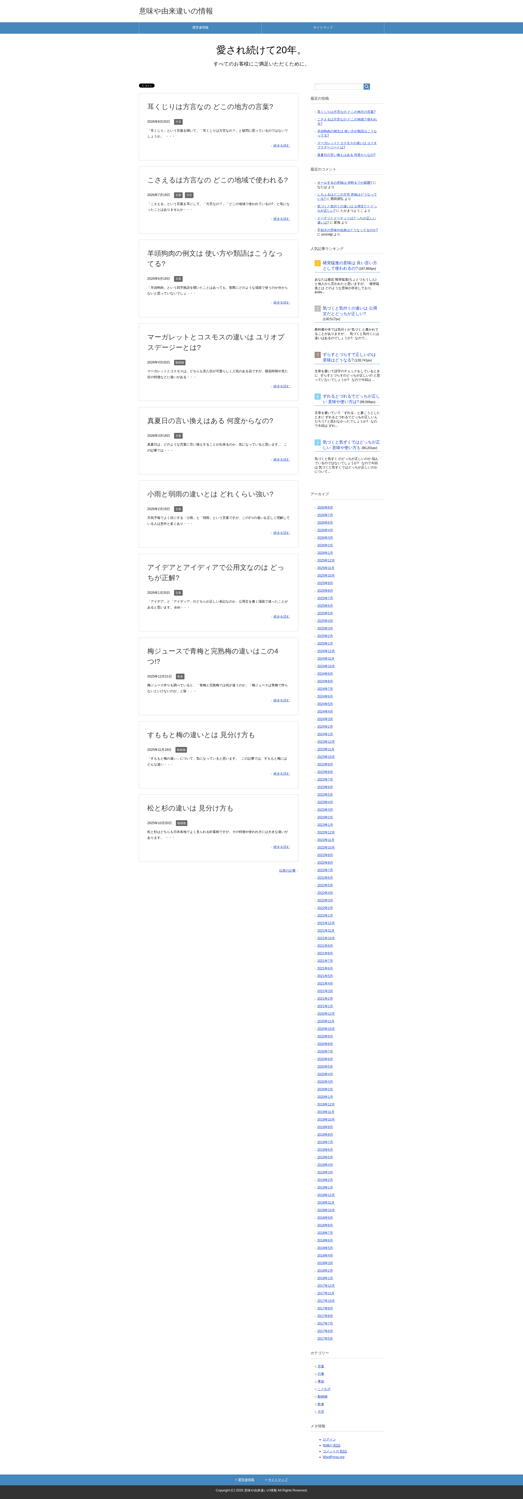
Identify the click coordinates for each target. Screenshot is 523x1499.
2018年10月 (326, 1210)
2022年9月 (325, 855)
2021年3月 (325, 991)
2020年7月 (325, 1051)
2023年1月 (325, 825)
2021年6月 (325, 968)
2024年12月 (326, 651)
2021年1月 (325, 1006)
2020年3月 (325, 1081)
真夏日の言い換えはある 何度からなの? (210, 421)
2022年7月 (325, 870)
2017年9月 (325, 1308)
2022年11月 (325, 840)
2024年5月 (325, 704)
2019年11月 (325, 1112)
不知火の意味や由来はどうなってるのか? (347, 230)
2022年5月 (325, 885)
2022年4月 (325, 893)
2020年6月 (325, 1059)
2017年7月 (325, 1323)
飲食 (180, 676)
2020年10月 (326, 1029)
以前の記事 (287, 870)
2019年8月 (325, 1134)
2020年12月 (326, 1013)
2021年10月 (326, 938)
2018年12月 (326, 1195)
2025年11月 (325, 568)
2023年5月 (325, 794)
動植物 (179, 362)
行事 (321, 1374)
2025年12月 (326, 560)
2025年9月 (325, 583)
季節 (321, 1381)
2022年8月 (325, 862)
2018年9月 (325, 1217)
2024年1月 (325, 734)
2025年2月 (325, 636)
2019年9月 (325, 1127)
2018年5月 (325, 1248)
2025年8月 (325, 590)
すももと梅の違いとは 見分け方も (201, 735)
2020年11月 (325, 1021)
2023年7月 (325, 779)
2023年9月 (325, 764)
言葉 (178, 195)
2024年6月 (325, 696)
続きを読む (282, 145)
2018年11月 (325, 1202)
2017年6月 (325, 1331)
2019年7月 (325, 1142)
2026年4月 (325, 530)
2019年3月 (325, 1172)
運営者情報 (200, 27)
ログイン (329, 1439)
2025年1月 (325, 643)
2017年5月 (325, 1338)
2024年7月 (325, 689)
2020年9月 (325, 1036)
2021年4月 (325, 983)
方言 (178, 121)
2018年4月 (325, 1255)
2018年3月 (325, 1263)
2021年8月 (325, 953)
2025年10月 (326, 575)
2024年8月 (325, 681)
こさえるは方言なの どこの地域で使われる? (217, 180)
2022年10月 (326, 847)
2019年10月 (326, 1119)
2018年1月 (325, 1278)
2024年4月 (325, 711)
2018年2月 (325, 1270)
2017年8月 (325, 1316)
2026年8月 (325, 507)
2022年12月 (326, 832)
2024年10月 (326, 666)
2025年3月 (325, 628)
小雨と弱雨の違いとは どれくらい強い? (210, 494)
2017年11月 (325, 1293)
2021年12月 (326, 923)
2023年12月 (326, 741)
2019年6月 (325, 1149)
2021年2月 (325, 998)
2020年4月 (325, 1074)
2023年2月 (325, 817)
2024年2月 (325, 726)
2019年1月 (325, 1187)
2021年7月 (325, 961)
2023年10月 (326, 757)
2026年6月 (325, 522)
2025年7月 (325, 598)
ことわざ (324, 1389)
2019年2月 (325, 1180)
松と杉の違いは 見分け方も (190, 808)
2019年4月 (325, 1165)
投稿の (331, 1445)
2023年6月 (325, 787)
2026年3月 (325, 537)
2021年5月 (325, 976)
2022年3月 (325, 900)
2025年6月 (325, 605)
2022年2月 (325, 908)
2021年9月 (325, 945)
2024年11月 (325, 658)
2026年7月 (325, 515)
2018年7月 (325, 1233)
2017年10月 (326, 1301)
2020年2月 (325, 1089)
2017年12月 (326, 1285)
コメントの (335, 1451)
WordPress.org (333, 1457)
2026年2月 (325, 545)
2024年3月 (325, 719)
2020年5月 (325, 1066)
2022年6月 (325, 877)
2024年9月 (325, 673)
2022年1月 (325, 915)
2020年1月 (325, 1097)
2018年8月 (325, 1225)
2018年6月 (325, 1240)
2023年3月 (325, 809)
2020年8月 (325, 1044)
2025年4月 (325, 621)
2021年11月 (325, 930)
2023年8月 (325, 772)
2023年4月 (325, 802)
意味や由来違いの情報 (176, 11)
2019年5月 (325, 1157)
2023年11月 (325, 749)
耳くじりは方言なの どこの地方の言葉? (210, 106)
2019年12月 (326, 1104)
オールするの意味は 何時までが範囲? (344, 182)
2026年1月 (325, 553)
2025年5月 (325, 613)
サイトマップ (323, 27)
